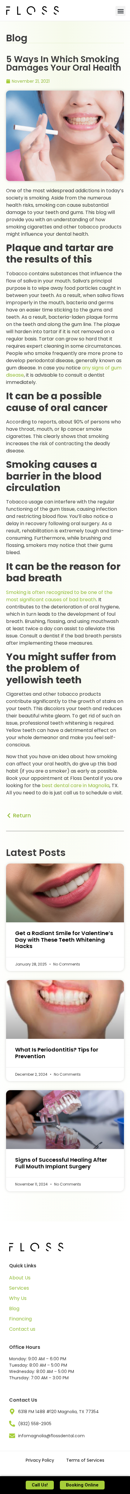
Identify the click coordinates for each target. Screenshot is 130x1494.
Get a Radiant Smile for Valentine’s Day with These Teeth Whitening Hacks (64, 939)
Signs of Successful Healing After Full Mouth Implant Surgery (61, 1163)
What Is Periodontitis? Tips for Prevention (56, 1053)
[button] (120, 11)
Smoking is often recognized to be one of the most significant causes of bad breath (59, 596)
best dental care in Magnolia (75, 785)
